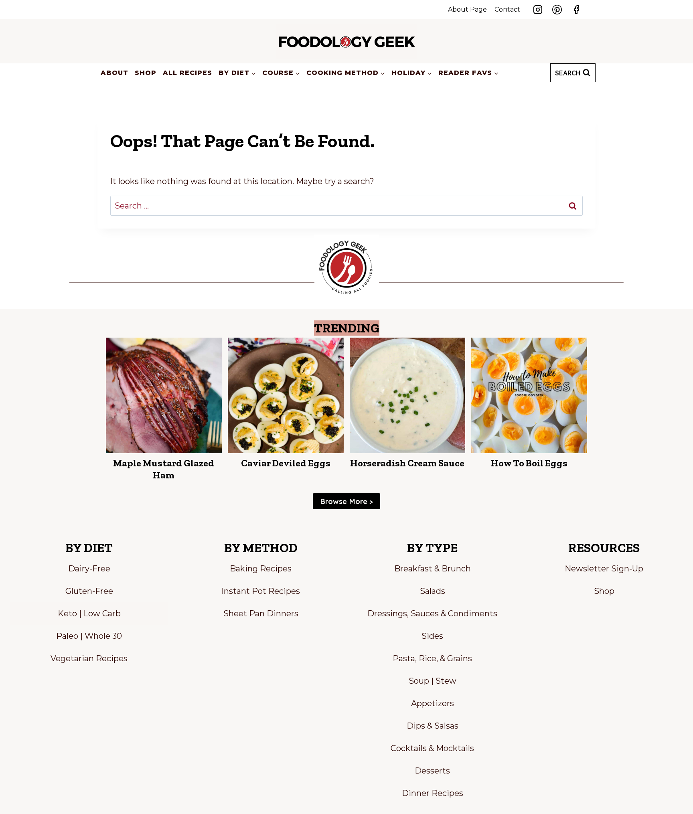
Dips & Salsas (432, 726)
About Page (467, 9)
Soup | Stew (432, 681)
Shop (145, 73)
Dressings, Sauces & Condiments (432, 613)
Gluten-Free (89, 591)
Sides (432, 636)
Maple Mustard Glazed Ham (163, 469)
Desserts (432, 771)
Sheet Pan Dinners (260, 613)
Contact (507, 9)
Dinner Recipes (432, 793)
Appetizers (432, 703)
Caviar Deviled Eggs (285, 463)
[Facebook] (576, 9)
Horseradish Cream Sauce (407, 463)
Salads (432, 591)
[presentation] (164, 396)
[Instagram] (537, 9)
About (114, 73)
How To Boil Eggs (529, 463)
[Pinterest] (557, 9)
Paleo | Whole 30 (89, 636)
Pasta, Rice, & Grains (432, 658)
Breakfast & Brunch (432, 568)
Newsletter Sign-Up (604, 568)
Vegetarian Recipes (89, 658)
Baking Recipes (261, 568)
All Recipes (187, 73)
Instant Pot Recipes (260, 591)
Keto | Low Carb (89, 613)
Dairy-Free (89, 568)
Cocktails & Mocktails (432, 748)
